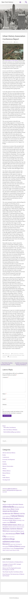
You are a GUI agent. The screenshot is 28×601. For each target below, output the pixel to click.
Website (5, 404)
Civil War (22, 513)
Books (4, 455)
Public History (6, 477)
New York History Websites (10, 429)
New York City (11, 355)
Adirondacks (8, 507)
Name (4, 393)
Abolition (5, 504)
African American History (9, 452)
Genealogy (19, 520)
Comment (6, 377)
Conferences (7, 353)
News (4, 475)
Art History (15, 513)
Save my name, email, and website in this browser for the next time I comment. (13, 412)
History (4, 468)
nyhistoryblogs (9, 539)
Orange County (12, 544)
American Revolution (10, 511)
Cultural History (17, 516)
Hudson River (16, 525)
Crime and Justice (6, 516)
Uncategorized (6, 479)
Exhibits (5, 464)
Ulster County (6, 550)
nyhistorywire (9, 541)
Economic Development (9, 459)
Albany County (14, 509)
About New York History (10, 427)
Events (4, 461)
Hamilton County (6, 522)
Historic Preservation (8, 466)
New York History (7, 2)
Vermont (11, 550)
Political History (15, 546)
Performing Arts (19, 544)
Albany (8, 509)
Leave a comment (13, 356)
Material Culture (20, 526)
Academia (9, 504)
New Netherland (11, 533)
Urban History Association (11, 60)
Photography (5, 546)
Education (6, 518)
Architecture (16, 353)
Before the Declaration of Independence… (13, 562)
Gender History (12, 520)
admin (16, 42)
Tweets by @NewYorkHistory (10, 488)
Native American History (13, 531)
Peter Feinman (17, 355)
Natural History (6, 473)
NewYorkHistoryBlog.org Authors (12, 432)
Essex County (14, 518)
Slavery (8, 548)
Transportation (19, 548)
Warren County (16, 550)
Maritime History (12, 526)
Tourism (12, 548)
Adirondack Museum (17, 504)
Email (4, 399)
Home (4, 426)
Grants (23, 520)
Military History (6, 470)
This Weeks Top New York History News (13, 572)
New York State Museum (10, 536)
